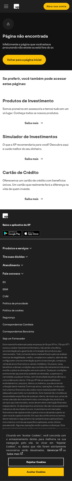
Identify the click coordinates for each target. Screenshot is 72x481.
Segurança (9, 317)
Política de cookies (13, 310)
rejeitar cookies (36, 462)
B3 (4, 282)
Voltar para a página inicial (24, 60)
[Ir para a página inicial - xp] (16, 6)
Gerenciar (53, 450)
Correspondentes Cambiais (18, 324)
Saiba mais (31, 123)
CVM (5, 296)
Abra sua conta (56, 6)
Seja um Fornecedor (14, 338)
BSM (5, 289)
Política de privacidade (15, 303)
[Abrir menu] (6, 6)
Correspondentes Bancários (18, 331)
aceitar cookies (36, 471)
